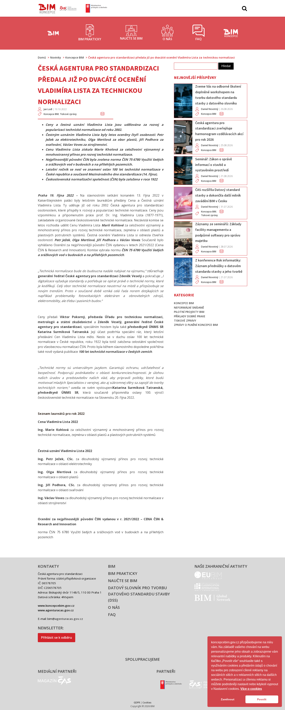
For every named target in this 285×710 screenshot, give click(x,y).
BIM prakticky (122, 573)
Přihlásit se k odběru (56, 637)
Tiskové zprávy (68, 114)
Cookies (146, 702)
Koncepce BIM (51, 114)
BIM (111, 566)
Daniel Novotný (209, 109)
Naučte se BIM (122, 580)
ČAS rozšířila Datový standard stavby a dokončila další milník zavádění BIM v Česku (218, 195)
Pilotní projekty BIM (189, 312)
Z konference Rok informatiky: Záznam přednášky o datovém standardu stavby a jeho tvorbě (218, 266)
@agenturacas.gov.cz (67, 619)
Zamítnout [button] (227, 699)
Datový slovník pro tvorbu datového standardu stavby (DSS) (139, 594)
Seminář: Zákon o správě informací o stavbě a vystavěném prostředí (213, 165)
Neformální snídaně (189, 307)
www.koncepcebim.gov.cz (56, 605)
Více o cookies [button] (251, 688)
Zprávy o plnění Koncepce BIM (196, 325)
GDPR (137, 702)
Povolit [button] (261, 699)
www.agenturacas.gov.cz (56, 610)
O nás (114, 607)
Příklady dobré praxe (189, 316)
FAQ (112, 614)
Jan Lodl (48, 109)
